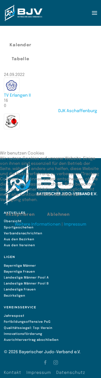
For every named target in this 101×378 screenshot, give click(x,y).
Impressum (75, 224)
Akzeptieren (20, 214)
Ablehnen (58, 214)
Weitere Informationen (38, 224)
